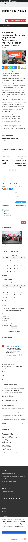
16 (10, 265)
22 (7, 268)
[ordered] (11, 183)
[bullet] (13, 183)
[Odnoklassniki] (5, 67)
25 (17, 268)
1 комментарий (10, 47)
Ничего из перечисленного (10, 325)
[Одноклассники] (5, 189)
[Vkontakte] (3, 67)
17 (14, 265)
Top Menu (5, 3)
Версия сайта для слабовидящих (17, 20)
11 (17, 263)
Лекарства (6, 316)
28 (3, 271)
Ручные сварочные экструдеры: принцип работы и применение (14, 412)
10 (14, 263)
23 (10, 268)
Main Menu (7, 25)
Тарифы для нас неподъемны (16, 392)
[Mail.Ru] (10, 189)
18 (17, 265)
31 (14, 271)
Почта (16, 192)
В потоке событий (6, 30)
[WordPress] (12, 189)
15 (7, 265)
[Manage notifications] (25, 539)
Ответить (8, 215)
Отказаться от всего (14, 539)
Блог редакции (5, 516)
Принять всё (14, 532)
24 (14, 268)
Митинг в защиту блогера (15, 390)
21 (3, 268)
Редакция (4, 514)
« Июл (3, 275)
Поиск (3, 220)
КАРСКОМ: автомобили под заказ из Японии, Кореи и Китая (13, 423)
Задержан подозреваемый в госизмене (12, 149)
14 (3, 265)
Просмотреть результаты (14, 331)
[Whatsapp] (11, 67)
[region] (14, 529)
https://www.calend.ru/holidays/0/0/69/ (10, 454)
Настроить (14, 535)
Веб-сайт (17, 196)
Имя (16, 188)
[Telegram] (13, 67)
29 (7, 271)
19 (21, 292)
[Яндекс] (7, 189)
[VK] (3, 189)
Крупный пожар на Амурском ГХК (11, 138)
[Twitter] (8, 67)
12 (21, 290)
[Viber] (16, 67)
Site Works (11, 491)
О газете (4, 511)
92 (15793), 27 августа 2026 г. (7, 244)
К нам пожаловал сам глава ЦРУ (17, 388)
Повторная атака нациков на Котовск (12, 144)
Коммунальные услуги (9, 323)
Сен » (6, 275)
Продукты (5, 313)
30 (10, 271)
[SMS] (19, 67)
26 (21, 294)
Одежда (5, 320)
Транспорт (6, 318)
